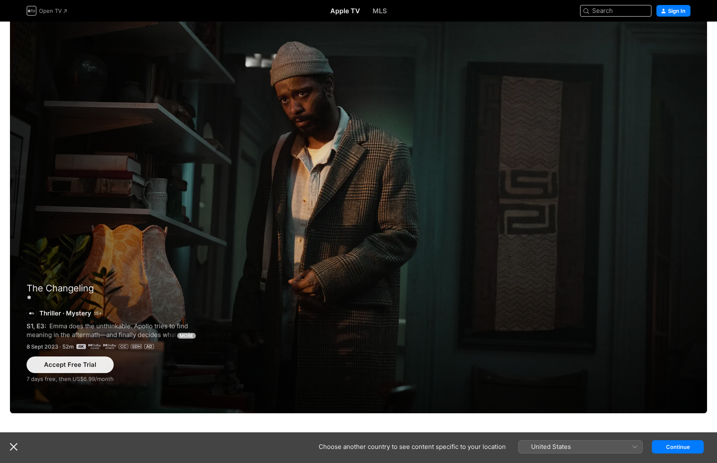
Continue (678, 447)
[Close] (13, 447)
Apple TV (345, 11)
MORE (186, 336)
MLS (380, 11)
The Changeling (60, 288)
